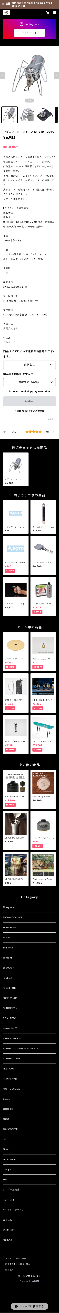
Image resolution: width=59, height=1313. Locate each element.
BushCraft (9, 967)
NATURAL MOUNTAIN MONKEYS (20, 1048)
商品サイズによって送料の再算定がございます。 (29, 354)
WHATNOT (9, 1230)
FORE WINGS (10, 998)
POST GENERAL (11, 1088)
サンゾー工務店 (11, 1189)
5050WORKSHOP (13, 917)
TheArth (7, 1149)
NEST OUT (8, 1068)
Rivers (6, 1098)
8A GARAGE (9, 927)
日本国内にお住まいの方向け (29, 411)
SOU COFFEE (10, 1129)
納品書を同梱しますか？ (18, 374)
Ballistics (8, 947)
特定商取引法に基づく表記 (17, 1264)
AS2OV (7, 937)
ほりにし (7, 1219)
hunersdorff (10, 1028)
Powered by (26, 1281)
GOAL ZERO (9, 1018)
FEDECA (7, 977)
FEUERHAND (10, 987)
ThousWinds (10, 1159)
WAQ (5, 1179)
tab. (5, 1139)
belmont (7, 957)
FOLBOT (7, 1240)
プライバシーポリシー (15, 1258)
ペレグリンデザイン (13, 1209)
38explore (8, 907)
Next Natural (10, 1078)
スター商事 (9, 1199)
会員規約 (9, 1270)
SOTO (6, 1119)
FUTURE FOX (10, 1008)
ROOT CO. (8, 1109)
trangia (7, 1169)
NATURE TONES (11, 1058)
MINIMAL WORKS (12, 1038)
